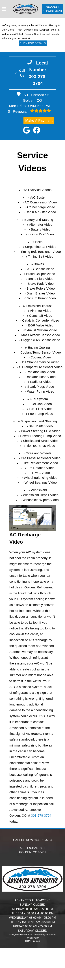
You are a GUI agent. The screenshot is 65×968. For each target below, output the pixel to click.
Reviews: (18, 111)
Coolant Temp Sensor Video (40, 352)
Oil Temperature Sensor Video (40, 367)
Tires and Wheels (38, 453)
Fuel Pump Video (40, 414)
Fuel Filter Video (41, 409)
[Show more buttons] (52, 528)
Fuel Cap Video (40, 404)
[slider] (32, 528)
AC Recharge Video (40, 207)
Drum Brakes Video (41, 293)
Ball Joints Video (41, 426)
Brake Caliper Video (40, 274)
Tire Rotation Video (41, 468)
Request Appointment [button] (52, 8)
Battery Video (40, 229)
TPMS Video (41, 473)
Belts (38, 242)
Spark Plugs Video (40, 386)
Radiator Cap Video (41, 372)
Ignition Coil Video (41, 234)
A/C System (38, 197)
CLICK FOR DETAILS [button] (33, 43)
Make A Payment (39, 120)
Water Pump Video (40, 391)
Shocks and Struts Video (40, 441)
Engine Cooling (39, 347)
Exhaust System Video (40, 330)
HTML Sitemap (32, 941)
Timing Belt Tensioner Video (41, 251)
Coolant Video (41, 357)
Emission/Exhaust (39, 306)
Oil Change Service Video (40, 362)
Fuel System (39, 399)
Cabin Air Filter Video (40, 212)
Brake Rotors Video (41, 288)
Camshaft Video (40, 315)
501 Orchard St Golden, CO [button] (36, 97)
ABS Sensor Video (40, 269)
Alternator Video (40, 224)
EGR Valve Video (40, 325)
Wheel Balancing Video (40, 477)
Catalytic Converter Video (40, 320)
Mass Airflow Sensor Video (40, 335)
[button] (26, 130)
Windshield (39, 490)
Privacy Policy (32, 938)
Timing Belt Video (40, 256)
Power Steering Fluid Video (40, 431)
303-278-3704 (41, 815)
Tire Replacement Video (40, 463)
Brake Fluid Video (40, 279)
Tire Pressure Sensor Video (40, 458)
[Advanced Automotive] (25, 9)
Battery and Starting (38, 219)
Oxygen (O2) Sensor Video (40, 340)
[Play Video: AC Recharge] (32, 515)
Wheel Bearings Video (41, 482)
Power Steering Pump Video (40, 436)
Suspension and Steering (39, 421)
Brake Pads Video (41, 283)
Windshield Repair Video (40, 495)
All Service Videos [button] (38, 190)
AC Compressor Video (41, 202)
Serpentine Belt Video (40, 247)
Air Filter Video (40, 311)
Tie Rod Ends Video (40, 446)
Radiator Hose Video (41, 377)
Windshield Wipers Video (41, 500)
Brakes (39, 264)
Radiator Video (40, 382)
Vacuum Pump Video (40, 298)
